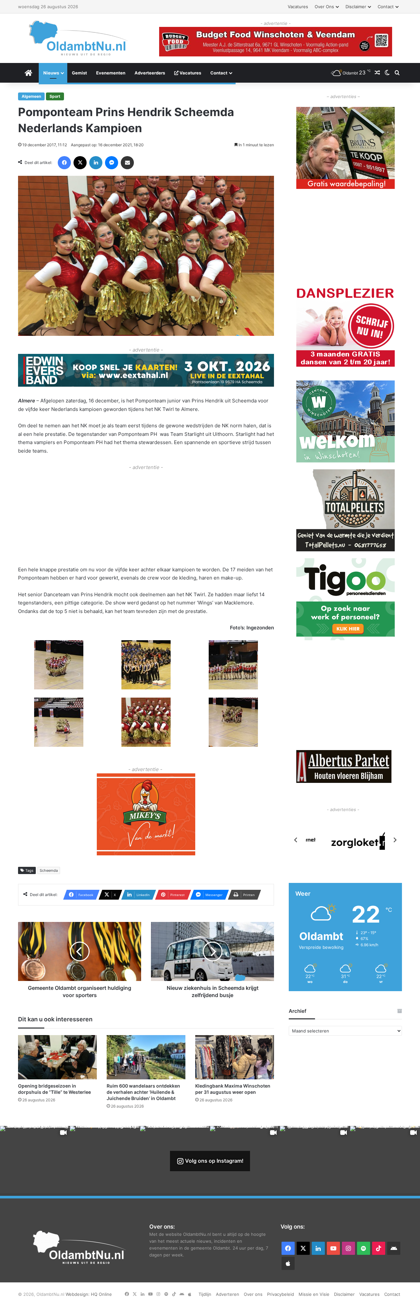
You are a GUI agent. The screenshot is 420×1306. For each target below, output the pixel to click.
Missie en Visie (314, 1294)
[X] (80, 162)
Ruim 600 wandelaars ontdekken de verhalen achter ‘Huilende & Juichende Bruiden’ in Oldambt (143, 1092)
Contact (386, 6)
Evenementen (110, 72)
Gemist (79, 72)
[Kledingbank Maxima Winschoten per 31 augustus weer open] (234, 1057)
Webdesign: (78, 1294)
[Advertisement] (146, 517)
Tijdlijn (205, 1294)
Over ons (324, 6)
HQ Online (101, 1294)
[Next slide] (394, 840)
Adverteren (227, 1294)
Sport (55, 96)
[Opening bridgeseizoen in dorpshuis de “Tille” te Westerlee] (57, 1057)
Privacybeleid (280, 1294)
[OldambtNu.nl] (78, 38)
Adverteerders (150, 72)
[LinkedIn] (95, 162)
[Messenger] (111, 162)
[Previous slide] (296, 840)
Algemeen (31, 96)
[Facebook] (64, 162)
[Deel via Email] (127, 162)
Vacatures (298, 6)
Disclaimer (356, 6)
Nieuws (51, 72)
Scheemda (49, 870)
